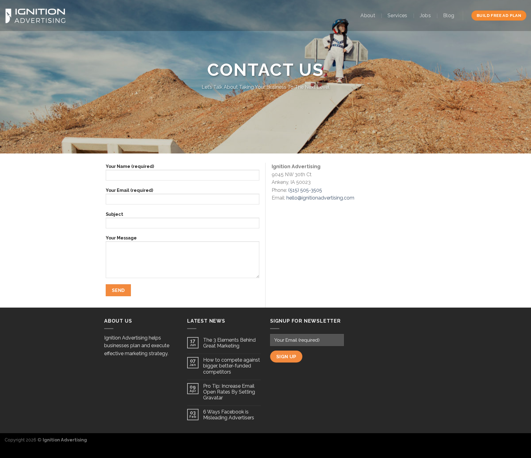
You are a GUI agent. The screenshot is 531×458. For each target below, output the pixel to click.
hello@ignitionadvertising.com (320, 198)
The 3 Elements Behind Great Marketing (229, 343)
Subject (114, 214)
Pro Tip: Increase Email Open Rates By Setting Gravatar (229, 392)
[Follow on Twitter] (511, 443)
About (367, 15)
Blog (448, 15)
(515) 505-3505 (305, 190)
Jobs (425, 15)
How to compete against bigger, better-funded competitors (231, 366)
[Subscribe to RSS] (521, 443)
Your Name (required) (130, 166)
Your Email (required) (129, 190)
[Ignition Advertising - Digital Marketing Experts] (35, 16)
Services (397, 15)
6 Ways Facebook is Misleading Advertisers (228, 415)
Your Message (121, 237)
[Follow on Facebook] (501, 443)
